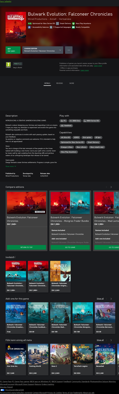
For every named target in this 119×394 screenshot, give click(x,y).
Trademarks (78, 392)
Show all (100, 298)
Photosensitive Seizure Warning (103, 381)
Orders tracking (47, 384)
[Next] (111, 187)
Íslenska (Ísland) (6, 387)
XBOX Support (57, 381)
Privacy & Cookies (54, 392)
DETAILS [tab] (47, 83)
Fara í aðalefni (5, 1)
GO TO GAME (70, 247)
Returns (38, 384)
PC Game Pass (6, 381)
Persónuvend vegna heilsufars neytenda (16, 392)
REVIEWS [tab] (59, 83)
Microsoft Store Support (24, 384)
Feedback (67, 381)
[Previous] (106, 187)
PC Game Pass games (20, 381)
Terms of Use (67, 392)
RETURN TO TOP (26, 247)
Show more (10, 166)
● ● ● (69, 50)
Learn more (98, 65)
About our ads (88, 392)
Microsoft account (7, 384)
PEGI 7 (16, 64)
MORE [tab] (71, 83)
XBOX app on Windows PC (40, 381)
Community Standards (80, 381)
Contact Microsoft (40, 392)
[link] (16, 277)
